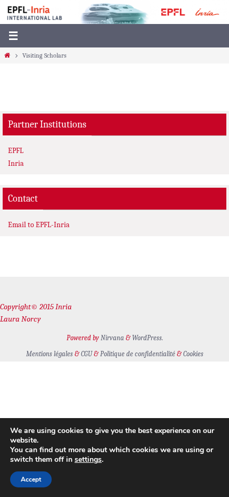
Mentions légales (49, 354)
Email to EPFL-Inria (39, 224)
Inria (16, 163)
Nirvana (112, 338)
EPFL (15, 150)
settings (88, 459)
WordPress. (147, 338)
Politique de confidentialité (137, 354)
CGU (86, 354)
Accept (31, 479)
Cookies (193, 354)
